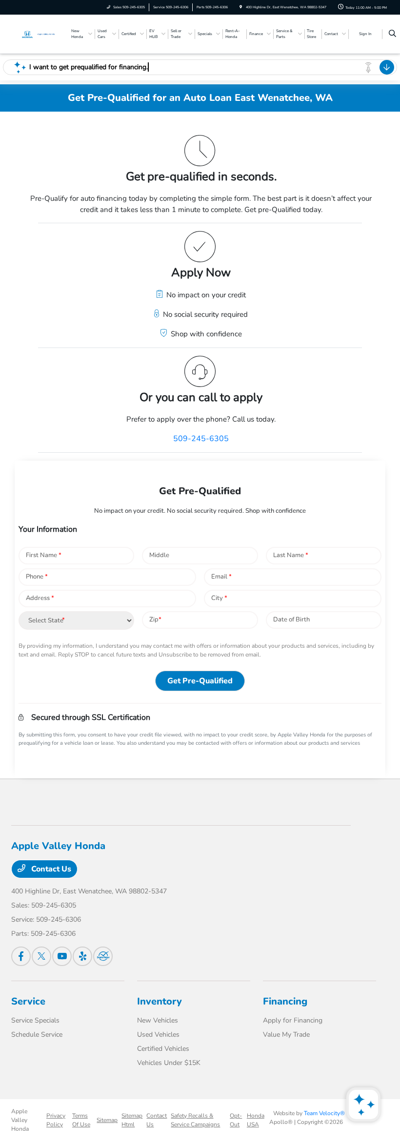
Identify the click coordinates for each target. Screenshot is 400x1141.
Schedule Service (36, 1034)
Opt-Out (236, 1120)
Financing (285, 1001)
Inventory (159, 1001)
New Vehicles (157, 1020)
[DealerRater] (103, 956)
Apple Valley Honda (20, 1120)
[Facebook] (21, 956)
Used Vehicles (158, 1034)
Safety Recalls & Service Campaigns (195, 1120)
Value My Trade (286, 1034)
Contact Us (50, 869)
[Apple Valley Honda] (37, 33)
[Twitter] (41, 956)
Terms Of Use (81, 1120)
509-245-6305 (201, 438)
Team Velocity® (324, 1113)
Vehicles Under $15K (168, 1062)
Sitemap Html (131, 1120)
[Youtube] (62, 956)
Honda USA (255, 1120)
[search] (392, 34)
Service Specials (35, 1020)
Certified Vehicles (163, 1048)
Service (28, 1001)
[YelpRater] (82, 956)
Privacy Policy (55, 1120)
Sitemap (107, 1120)
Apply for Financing (292, 1020)
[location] (241, 7)
